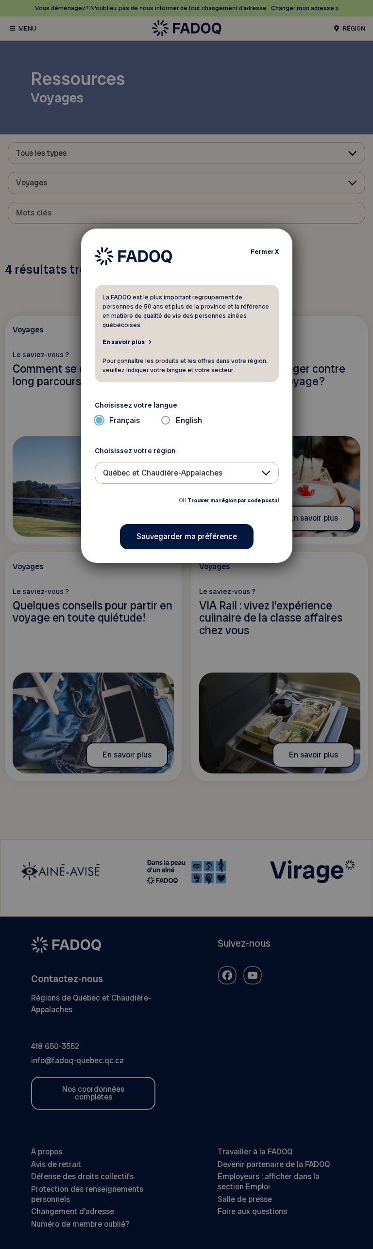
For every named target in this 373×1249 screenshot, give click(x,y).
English (189, 420)
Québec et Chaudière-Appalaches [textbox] (162, 473)
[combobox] (187, 473)
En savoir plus (123, 341)
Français (124, 420)
